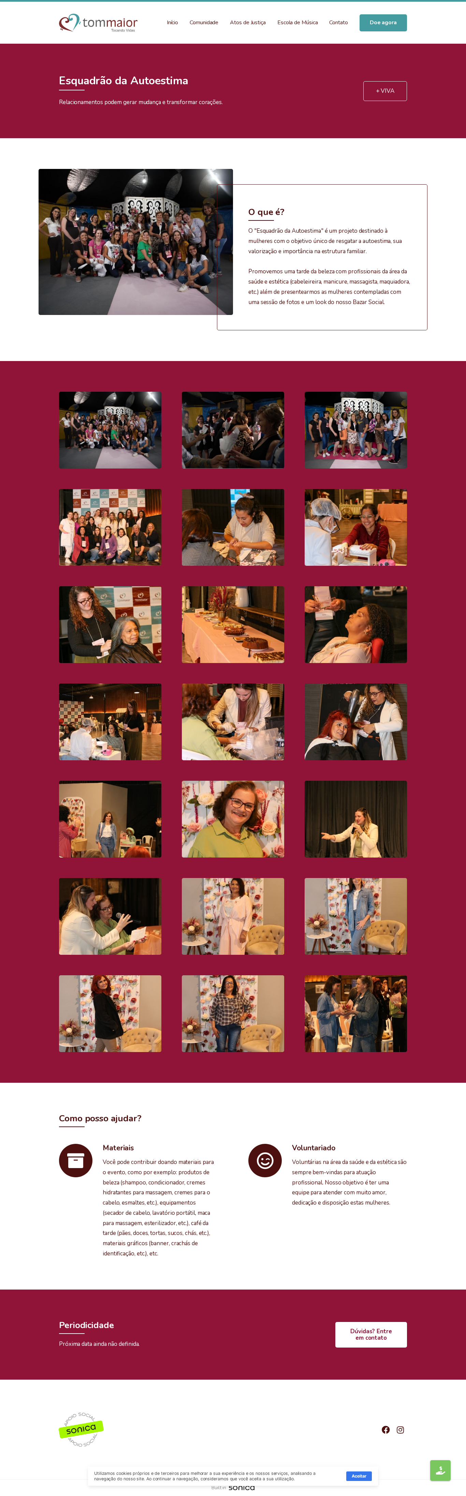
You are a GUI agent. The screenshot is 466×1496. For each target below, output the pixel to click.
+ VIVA (385, 91)
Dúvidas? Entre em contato (371, 1334)
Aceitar (359, 1476)
